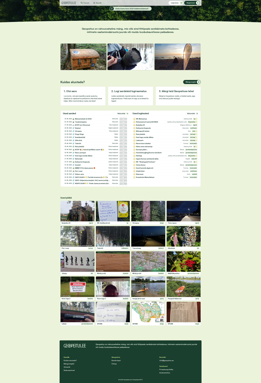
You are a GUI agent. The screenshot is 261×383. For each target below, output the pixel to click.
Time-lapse (172, 223)
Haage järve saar (138, 298)
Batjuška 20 (66, 223)
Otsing (114, 364)
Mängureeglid (69, 364)
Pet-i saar (65, 248)
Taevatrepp (136, 248)
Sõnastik (67, 367)
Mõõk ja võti (101, 273)
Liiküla (64, 324)
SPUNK (99, 324)
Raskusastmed (69, 370)
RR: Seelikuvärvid (103, 223)
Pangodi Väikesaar (175, 298)
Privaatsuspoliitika (166, 369)
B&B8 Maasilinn (173, 273)
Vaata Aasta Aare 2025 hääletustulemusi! (131, 9)
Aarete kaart (116, 360)
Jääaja (64, 273)
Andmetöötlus (164, 373)
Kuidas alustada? (70, 360)
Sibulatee (171, 248)
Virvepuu (135, 223)
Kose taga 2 (66, 298)
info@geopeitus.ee (166, 360)
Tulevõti (100, 248)
